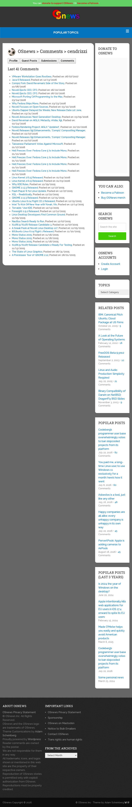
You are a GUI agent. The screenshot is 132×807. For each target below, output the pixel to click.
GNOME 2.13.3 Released (25, 187)
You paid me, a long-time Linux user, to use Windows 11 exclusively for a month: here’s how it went (111, 472)
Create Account (110, 263)
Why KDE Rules (20, 184)
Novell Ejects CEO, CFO (24, 90)
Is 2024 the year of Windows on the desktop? (109, 587)
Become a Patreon (112, 192)
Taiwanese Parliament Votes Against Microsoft (37, 144)
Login (104, 268)
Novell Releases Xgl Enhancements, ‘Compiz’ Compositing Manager (48, 130)
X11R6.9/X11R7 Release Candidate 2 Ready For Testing (42, 245)
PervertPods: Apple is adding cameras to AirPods (111, 544)
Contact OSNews (58, 734)
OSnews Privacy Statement (19, 712)
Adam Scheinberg (114, 802)
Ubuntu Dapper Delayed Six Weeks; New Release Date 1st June (46, 110)
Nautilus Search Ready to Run (28, 221)
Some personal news (111, 677)
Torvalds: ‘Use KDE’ (22, 208)
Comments (67, 60)
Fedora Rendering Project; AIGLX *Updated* (35, 127)
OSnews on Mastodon (61, 723)
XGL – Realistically (22, 194)
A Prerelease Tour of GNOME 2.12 (30, 255)
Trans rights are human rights (65, 739)
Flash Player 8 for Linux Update (29, 191)
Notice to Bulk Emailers (62, 728)
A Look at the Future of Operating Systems (111, 337)
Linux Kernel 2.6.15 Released (27, 177)
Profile (13, 60)
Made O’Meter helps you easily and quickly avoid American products (111, 632)
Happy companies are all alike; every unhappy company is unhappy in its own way (111, 519)
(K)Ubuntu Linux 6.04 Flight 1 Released (33, 231)
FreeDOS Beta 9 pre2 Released (111, 354)
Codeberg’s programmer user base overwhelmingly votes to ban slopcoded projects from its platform (112, 439)
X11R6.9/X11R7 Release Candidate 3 (32, 224)
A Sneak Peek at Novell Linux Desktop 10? (35, 228)
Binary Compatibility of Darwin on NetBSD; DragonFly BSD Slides (112, 394)
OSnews (7, 802)
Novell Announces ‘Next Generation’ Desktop (36, 117)
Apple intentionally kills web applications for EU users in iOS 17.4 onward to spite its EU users (112, 609)
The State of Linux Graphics (27, 251)
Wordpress (34, 739)
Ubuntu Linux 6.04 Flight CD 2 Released (33, 201)
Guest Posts (29, 60)
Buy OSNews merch (113, 197)
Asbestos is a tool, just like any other (111, 496)
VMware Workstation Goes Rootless (32, 76)
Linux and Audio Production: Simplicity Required (111, 373)
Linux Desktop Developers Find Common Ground (38, 214)
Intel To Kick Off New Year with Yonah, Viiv (34, 204)
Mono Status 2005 (22, 235)
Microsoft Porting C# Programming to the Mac (37, 96)
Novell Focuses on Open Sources (30, 107)
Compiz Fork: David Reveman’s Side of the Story (38, 83)
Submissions (49, 60)
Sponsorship (55, 717)
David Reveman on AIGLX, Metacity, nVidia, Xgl (37, 120)
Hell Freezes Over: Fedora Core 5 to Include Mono (39, 150)
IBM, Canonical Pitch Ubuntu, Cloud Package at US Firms (110, 318)
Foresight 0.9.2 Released (25, 211)
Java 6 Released (21, 80)
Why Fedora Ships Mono (25, 103)
